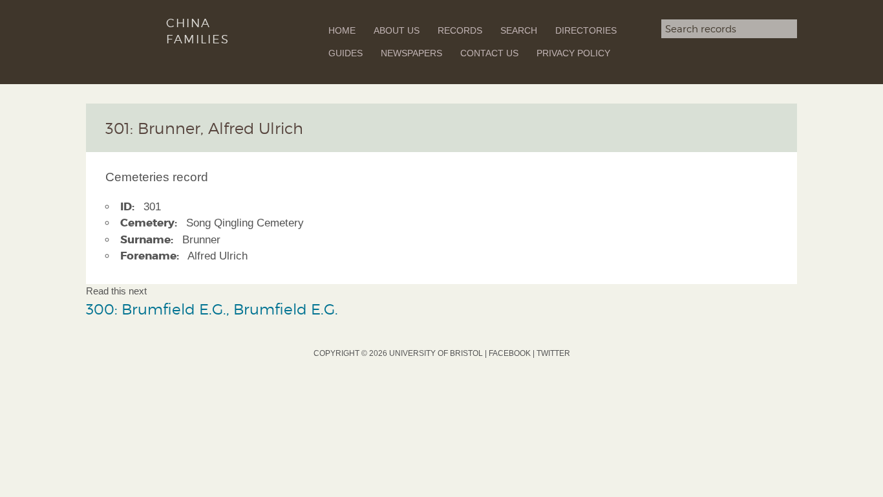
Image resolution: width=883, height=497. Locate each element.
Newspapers (411, 53)
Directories (586, 30)
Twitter (553, 353)
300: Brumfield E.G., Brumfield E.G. (212, 309)
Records (460, 30)
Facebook (510, 353)
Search (518, 30)
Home (342, 30)
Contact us (489, 53)
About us (397, 30)
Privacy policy (573, 53)
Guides (345, 53)
